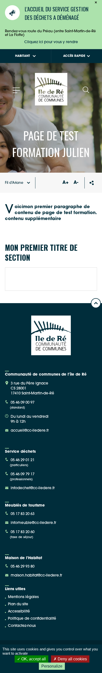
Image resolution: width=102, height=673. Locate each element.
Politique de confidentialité (32, 619)
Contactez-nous (22, 626)
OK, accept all (33, 659)
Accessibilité (19, 611)
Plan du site (18, 604)
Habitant (22, 56)
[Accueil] (51, 103)
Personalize (51, 666)
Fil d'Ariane (14, 183)
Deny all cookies (72, 659)
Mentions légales (23, 597)
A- (76, 183)
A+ (65, 183)
